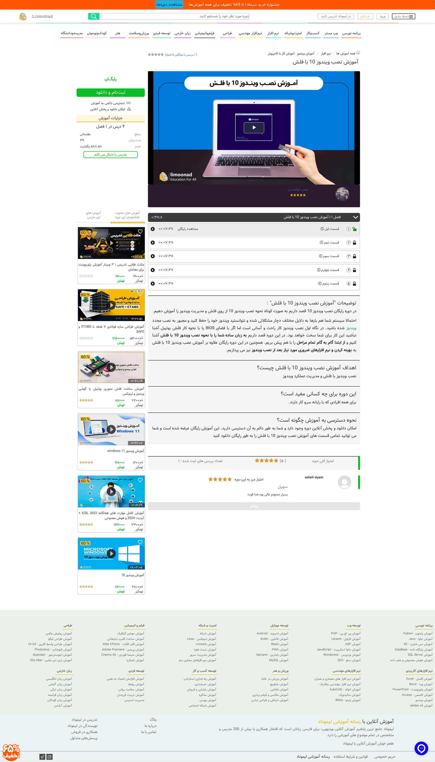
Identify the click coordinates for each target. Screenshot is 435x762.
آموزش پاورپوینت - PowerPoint (413, 689)
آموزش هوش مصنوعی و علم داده (411, 660)
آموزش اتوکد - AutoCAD (345, 689)
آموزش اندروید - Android (272, 633)
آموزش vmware (206, 644)
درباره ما (151, 726)
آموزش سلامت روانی (131, 689)
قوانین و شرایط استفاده (351, 757)
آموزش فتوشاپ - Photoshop (53, 649)
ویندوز (351, 328)
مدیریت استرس (134, 700)
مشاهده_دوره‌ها (169, 4)
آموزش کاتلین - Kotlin (274, 639)
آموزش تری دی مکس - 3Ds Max (51, 660)
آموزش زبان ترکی (61, 689)
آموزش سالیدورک (350, 695)
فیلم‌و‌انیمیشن (204, 33)
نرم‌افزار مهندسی (250, 33)
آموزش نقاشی (279, 689)
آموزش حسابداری (205, 684)
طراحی (227, 33)
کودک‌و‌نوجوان (96, 33)
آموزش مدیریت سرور (203, 654)
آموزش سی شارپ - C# (418, 644)
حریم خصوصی (385, 757)
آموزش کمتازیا (135, 660)
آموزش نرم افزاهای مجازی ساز (197, 660)
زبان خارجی (183, 33)
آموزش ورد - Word (421, 684)
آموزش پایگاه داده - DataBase (414, 649)
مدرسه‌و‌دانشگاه (72, 33)
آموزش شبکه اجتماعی (202, 705)
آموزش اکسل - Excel (419, 679)
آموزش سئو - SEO (349, 660)
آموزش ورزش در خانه (274, 679)
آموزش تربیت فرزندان (130, 695)
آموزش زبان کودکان (59, 700)
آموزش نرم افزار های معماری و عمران (337, 679)
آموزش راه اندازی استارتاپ (200, 679)
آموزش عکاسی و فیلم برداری (270, 695)
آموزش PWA (280, 649)
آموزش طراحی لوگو (60, 639)
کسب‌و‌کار (312, 33)
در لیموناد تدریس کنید (336, 16)
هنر (117, 33)
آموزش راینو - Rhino (348, 700)
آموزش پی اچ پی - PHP (346, 633)
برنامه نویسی (351, 33)
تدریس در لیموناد (84, 720)
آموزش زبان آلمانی (60, 684)
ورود (382, 16)
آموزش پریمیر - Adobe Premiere (123, 649)
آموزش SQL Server (420, 654)
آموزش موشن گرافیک (130, 633)
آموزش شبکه (208, 633)
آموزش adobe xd (421, 705)
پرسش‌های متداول (83, 738)
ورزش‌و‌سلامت (139, 33)
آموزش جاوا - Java (421, 639)
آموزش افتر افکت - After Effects (123, 644)
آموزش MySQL (278, 660)
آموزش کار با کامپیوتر (281, 53)
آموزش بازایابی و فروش (201, 689)
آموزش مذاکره (207, 695)
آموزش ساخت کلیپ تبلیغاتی (125, 639)
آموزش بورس (208, 700)
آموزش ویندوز (305, 53)
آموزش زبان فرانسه (60, 695)
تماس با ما (149, 732)
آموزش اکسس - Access (417, 695)
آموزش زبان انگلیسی (59, 679)
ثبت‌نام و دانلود (111, 92)
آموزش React (279, 644)
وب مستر (331, 33)
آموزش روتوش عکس (59, 633)
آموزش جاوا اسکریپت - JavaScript (339, 649)
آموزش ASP (353, 644)
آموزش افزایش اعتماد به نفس (125, 679)
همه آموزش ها (346, 53)
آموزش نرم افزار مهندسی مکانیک (340, 684)
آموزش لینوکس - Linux (201, 639)
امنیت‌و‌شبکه (293, 33)
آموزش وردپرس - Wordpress (342, 654)
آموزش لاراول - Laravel (346, 639)
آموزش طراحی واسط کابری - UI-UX (50, 644)
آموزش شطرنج (279, 684)
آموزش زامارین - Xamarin (272, 654)
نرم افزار (273, 33)
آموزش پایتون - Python (418, 633)
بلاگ (153, 720)
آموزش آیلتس (63, 705)
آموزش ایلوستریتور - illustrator (52, 654)
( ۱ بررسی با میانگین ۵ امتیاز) (181, 55)
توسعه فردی (161, 33)
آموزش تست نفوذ (205, 649)
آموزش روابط (136, 684)
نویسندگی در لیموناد (82, 726)
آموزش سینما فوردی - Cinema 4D (122, 654)
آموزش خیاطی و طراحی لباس (269, 700)
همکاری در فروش (84, 732)
